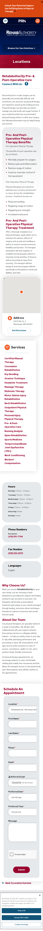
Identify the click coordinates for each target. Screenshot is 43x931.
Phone (11, 747)
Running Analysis (14, 431)
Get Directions (19, 330)
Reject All (21, 911)
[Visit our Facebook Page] (26, 83)
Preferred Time (15, 806)
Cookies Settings (21, 924)
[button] (37, 21)
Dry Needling (11, 374)
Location (12, 704)
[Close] (39, 895)
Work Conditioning (15, 455)
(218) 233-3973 (15, 553)
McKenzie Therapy (14, 391)
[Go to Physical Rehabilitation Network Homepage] (25, 21)
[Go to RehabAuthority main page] (21, 33)
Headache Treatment (16, 382)
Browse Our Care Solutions (20, 48)
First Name (13, 718)
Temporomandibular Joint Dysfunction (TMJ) (16, 447)
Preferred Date (15, 791)
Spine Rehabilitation (16, 435)
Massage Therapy (14, 387)
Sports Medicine (13, 439)
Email (10, 762)
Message (12, 821)
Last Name (13, 733)
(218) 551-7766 (15, 536)
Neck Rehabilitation (15, 403)
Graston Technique (15, 378)
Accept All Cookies (21, 918)
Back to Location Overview (18, 883)
